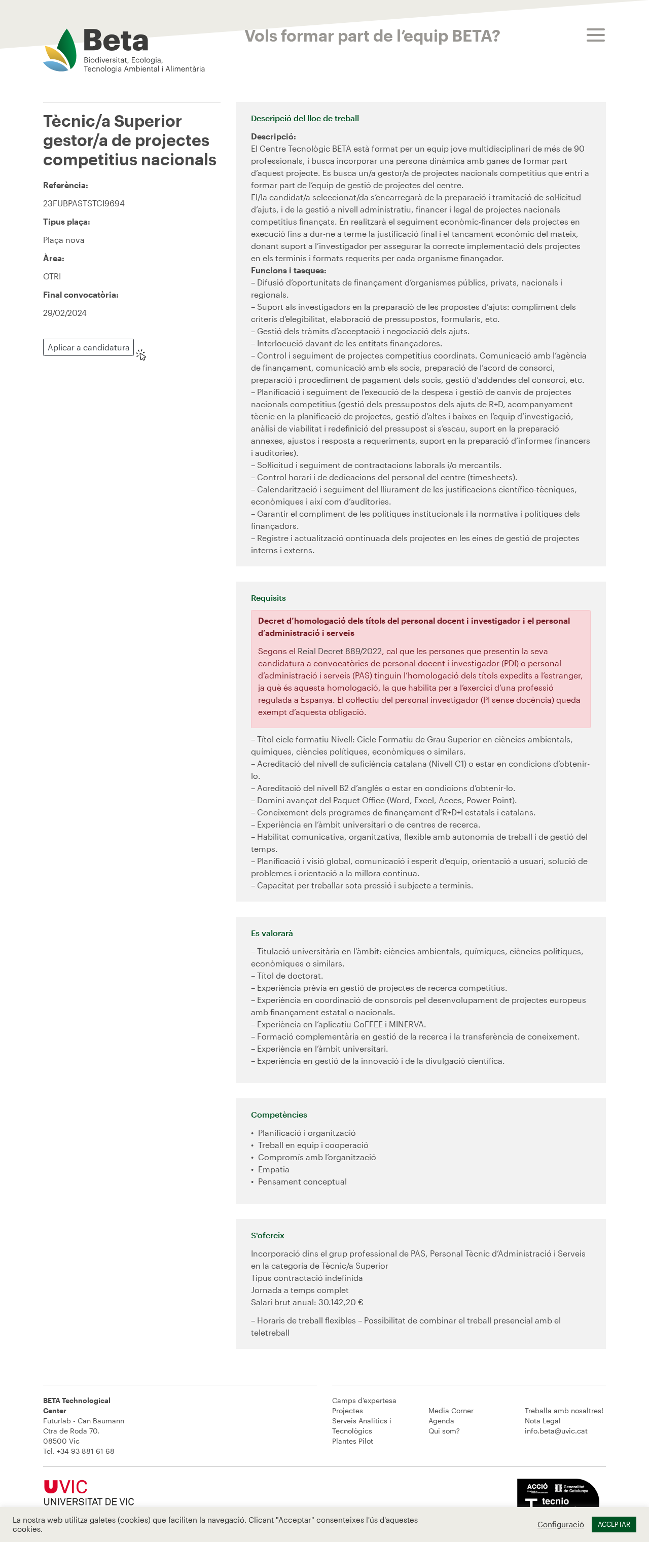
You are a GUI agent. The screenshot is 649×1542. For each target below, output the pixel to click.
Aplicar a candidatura (89, 347)
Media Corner (451, 1410)
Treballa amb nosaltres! (564, 1410)
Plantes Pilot (352, 1441)
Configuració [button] (560, 1524)
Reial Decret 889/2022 (340, 651)
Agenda (441, 1420)
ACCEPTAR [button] (614, 1524)
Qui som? (444, 1430)
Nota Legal (543, 1420)
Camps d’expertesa (364, 1400)
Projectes (347, 1410)
